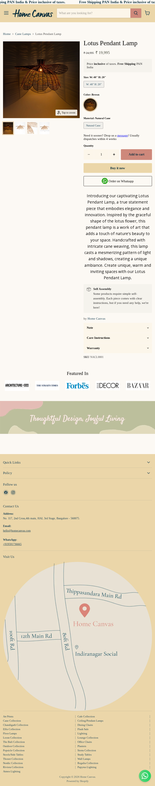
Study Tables (85, 754)
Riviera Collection (13, 767)
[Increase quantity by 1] (114, 154)
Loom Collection (12, 737)
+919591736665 (12, 544)
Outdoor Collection (13, 746)
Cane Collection (12, 720)
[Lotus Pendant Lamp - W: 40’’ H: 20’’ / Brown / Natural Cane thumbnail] (8, 128)
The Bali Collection (14, 741)
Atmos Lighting (11, 771)
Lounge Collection (88, 737)
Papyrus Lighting (87, 767)
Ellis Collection (11, 729)
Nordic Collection (13, 763)
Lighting (82, 733)
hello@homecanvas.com (17, 530)
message (122, 135)
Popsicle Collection (14, 750)
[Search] (135, 13)
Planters (82, 746)
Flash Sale (83, 729)
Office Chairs (85, 741)
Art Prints (8, 716)
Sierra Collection (87, 750)
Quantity (89, 145)
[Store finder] (77, 636)
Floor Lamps (10, 733)
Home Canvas (96, 318)
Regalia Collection (88, 763)
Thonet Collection (13, 758)
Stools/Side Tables (13, 754)
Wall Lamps (84, 758)
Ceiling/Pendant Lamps (90, 720)
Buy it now (117, 168)
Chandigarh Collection (15, 724)
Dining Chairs (85, 724)
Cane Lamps (23, 34)
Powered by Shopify (78, 781)
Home (7, 34)
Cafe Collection (86, 716)
